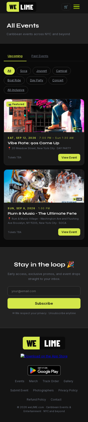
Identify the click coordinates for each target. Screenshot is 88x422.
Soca (23, 71)
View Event (69, 157)
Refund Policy (36, 399)
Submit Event (19, 390)
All (9, 71)
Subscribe (44, 303)
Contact (56, 399)
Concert (57, 80)
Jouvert (41, 71)
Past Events (39, 56)
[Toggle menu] (76, 7)
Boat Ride (14, 80)
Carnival (61, 71)
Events (19, 381)
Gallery (68, 381)
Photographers (43, 390)
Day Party (36, 80)
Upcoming (15, 56)
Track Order (50, 381)
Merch (33, 381)
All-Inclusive (16, 90)
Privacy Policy (68, 390)
